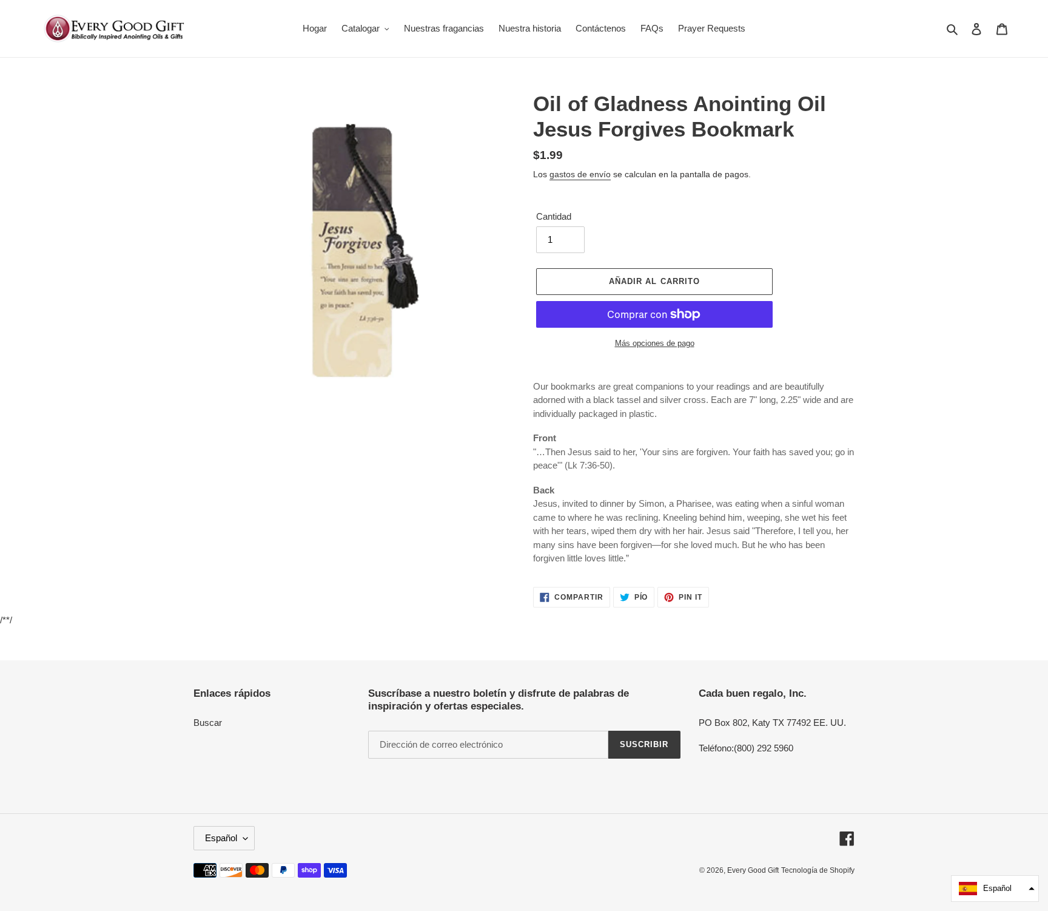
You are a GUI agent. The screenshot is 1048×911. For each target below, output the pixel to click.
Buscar (207, 722)
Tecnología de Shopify (818, 870)
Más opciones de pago (654, 343)
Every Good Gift (753, 870)
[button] (995, 888)
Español (221, 838)
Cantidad (553, 216)
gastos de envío (580, 174)
